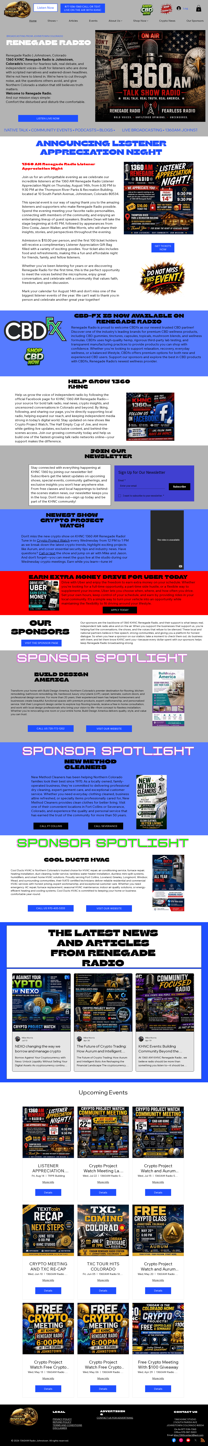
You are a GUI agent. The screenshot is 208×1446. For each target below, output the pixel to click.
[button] (198, 8)
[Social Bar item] (174, 1440)
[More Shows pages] (57, 20)
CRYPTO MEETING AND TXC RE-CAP (48, 1266)
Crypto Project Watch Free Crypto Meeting (48, 1364)
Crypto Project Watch (53, 540)
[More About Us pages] (121, 20)
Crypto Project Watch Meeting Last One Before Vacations (103, 1168)
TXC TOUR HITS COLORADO (103, 1266)
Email (122, 480)
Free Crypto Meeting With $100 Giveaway (158, 1364)
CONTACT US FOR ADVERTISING (115, 1417)
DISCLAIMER (60, 1428)
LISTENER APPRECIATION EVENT (48, 1168)
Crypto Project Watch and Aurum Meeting (158, 1168)
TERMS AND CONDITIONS (67, 1425)
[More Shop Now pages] (147, 20)
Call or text (47, 553)
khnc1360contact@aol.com (188, 1435)
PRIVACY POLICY (62, 1419)
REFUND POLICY (62, 1422)
